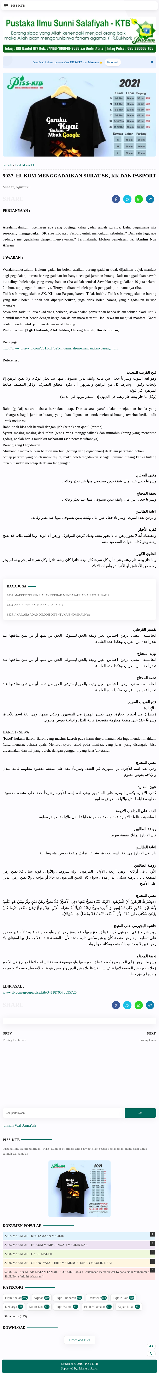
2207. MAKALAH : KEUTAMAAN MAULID (34, 1236)
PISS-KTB (11, 1140)
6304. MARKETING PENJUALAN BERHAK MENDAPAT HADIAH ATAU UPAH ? (58, 595)
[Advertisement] (79, 1078)
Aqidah (41, 1298)
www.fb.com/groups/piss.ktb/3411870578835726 (40, 992)
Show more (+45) (15, 1316)
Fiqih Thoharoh (68, 1298)
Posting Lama (148, 1040)
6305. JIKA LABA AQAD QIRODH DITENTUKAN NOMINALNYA (48, 614)
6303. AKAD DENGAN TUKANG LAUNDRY (35, 604)
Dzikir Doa (39, 1306)
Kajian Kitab (129, 1306)
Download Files (79, 1340)
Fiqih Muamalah (97, 1306)
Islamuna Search (88, 1368)
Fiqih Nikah (123, 1298)
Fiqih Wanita (66, 1306)
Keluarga (13, 1306)
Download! (112, 62)
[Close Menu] (152, 62)
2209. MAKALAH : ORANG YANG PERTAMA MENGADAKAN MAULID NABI (58, 1262)
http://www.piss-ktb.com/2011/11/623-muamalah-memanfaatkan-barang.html (60, 348)
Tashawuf (97, 1298)
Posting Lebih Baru (14, 1040)
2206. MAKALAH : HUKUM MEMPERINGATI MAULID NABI (46, 1244)
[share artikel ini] (116, 199)
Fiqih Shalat (16, 1298)
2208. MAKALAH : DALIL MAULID (28, 1254)
